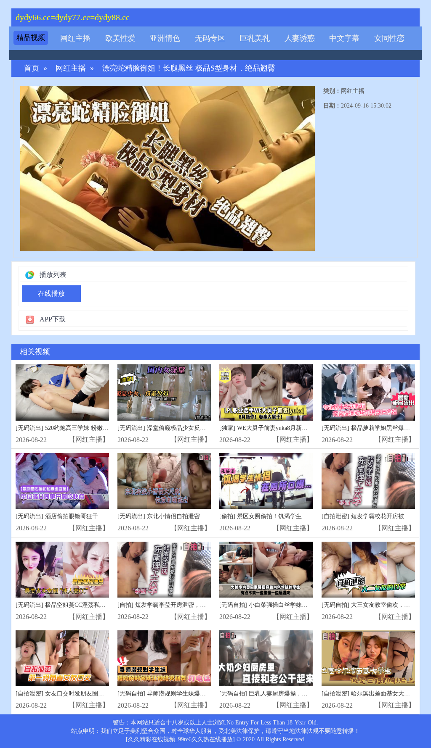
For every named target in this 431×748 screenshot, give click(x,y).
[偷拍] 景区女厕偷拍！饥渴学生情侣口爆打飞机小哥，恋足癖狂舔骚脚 (310, 516)
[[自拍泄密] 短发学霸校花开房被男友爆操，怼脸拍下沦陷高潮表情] (368, 481)
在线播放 (51, 293)
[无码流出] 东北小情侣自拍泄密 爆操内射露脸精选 (183, 516)
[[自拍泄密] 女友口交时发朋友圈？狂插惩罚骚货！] (62, 658)
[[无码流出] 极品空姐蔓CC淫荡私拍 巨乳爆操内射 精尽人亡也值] (62, 570)
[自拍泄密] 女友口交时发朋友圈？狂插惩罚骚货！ (80, 693)
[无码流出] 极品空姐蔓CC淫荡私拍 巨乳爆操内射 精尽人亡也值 (98, 605)
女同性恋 (389, 38)
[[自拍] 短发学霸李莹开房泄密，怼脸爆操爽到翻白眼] (164, 570)
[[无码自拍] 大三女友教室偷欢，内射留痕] (368, 570)
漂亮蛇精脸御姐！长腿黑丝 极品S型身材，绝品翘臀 (188, 68)
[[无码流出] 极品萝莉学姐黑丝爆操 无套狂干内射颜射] (368, 392)
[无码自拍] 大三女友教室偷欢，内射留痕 (375, 605)
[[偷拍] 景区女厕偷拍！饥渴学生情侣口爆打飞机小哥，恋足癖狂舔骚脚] (266, 481)
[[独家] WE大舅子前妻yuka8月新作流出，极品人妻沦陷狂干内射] (266, 392)
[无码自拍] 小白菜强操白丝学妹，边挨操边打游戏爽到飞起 (295, 605)
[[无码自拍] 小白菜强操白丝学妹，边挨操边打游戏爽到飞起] (266, 570)
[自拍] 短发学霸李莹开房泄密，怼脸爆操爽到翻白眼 (185, 605)
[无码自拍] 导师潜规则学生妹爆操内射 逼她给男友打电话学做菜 (200, 693)
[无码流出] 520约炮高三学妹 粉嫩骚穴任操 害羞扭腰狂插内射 (95, 428)
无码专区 (210, 38)
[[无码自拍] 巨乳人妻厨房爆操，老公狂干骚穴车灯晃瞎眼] (266, 658)
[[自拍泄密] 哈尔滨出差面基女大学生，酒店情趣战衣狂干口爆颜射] (368, 658)
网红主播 (75, 38)
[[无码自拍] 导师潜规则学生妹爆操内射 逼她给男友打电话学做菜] (164, 658)
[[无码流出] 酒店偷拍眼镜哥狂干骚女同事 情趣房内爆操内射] (62, 481)
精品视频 (30, 38)
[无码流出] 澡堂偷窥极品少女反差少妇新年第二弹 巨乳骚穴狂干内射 (206, 428)
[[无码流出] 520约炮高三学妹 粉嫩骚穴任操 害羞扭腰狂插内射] (62, 392)
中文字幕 (344, 38)
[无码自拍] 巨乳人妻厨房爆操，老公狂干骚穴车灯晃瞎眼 (293, 693)
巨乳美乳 (254, 38)
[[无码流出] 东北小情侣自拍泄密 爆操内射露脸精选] (164, 481)
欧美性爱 (120, 38)
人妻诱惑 (300, 38)
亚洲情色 (165, 38)
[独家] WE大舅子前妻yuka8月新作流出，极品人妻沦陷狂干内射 (301, 428)
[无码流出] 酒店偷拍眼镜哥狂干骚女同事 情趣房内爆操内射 (93, 516)
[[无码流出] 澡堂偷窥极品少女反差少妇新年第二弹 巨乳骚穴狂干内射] (164, 392)
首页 (31, 68)
